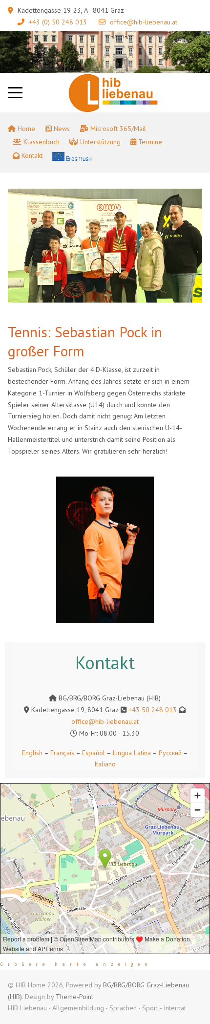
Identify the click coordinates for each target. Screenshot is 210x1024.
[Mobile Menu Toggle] (15, 92)
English (32, 752)
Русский (170, 752)
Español (93, 752)
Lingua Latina (132, 752)
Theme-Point (74, 996)
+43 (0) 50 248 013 (58, 22)
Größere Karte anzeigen (76, 964)
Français (61, 752)
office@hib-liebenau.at (143, 22)
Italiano (105, 764)
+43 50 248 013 (152, 709)
